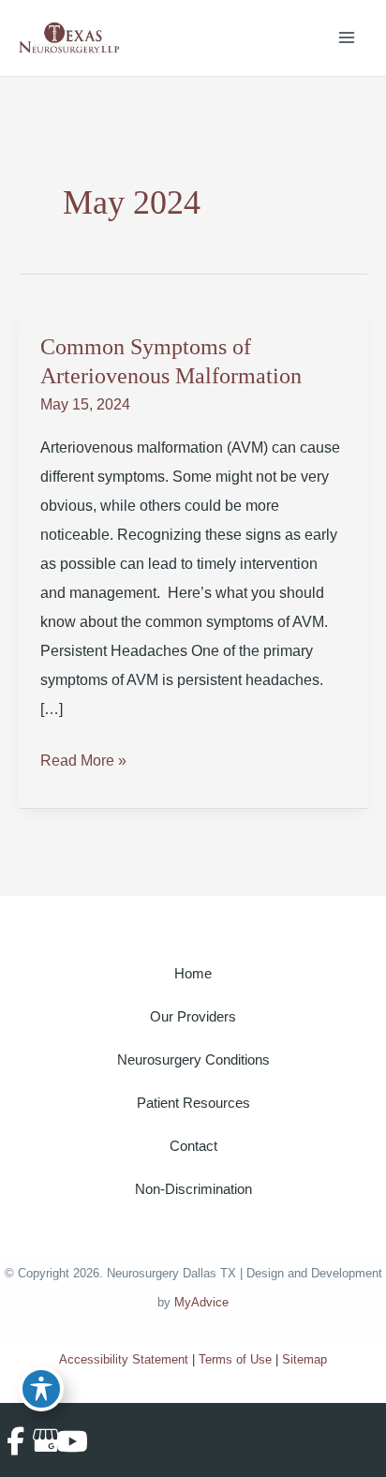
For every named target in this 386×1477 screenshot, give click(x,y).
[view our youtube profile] (67, 1440)
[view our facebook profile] (15, 1440)
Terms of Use (235, 1359)
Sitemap (304, 1359)
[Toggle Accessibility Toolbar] (41, 1388)
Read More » (83, 763)
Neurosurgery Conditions (193, 1059)
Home (193, 973)
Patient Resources (193, 1103)
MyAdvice (201, 1302)
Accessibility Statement (123, 1359)
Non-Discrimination (193, 1189)
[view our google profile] (41, 1440)
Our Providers (193, 1016)
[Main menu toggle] (347, 38)
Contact (193, 1146)
